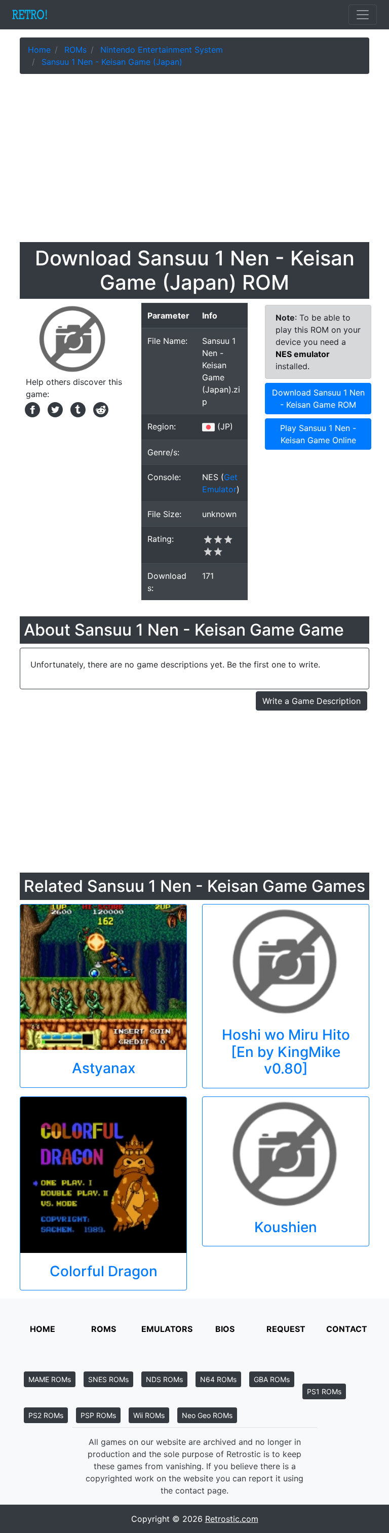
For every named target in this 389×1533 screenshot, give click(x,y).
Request (285, 1329)
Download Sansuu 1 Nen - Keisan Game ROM (318, 398)
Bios (225, 1329)
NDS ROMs (164, 1379)
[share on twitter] (54, 409)
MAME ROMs (49, 1379)
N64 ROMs (218, 1379)
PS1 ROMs (324, 1391)
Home (42, 1329)
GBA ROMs (272, 1379)
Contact (346, 1329)
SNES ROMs (108, 1379)
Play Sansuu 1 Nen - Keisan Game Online (318, 434)
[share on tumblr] (76, 409)
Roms (103, 1329)
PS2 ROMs (45, 1415)
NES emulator (303, 354)
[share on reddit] (98, 409)
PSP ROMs (98, 1415)
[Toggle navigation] (362, 15)
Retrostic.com (231, 1519)
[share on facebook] (31, 409)
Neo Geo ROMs (207, 1415)
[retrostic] (30, 14)
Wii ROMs (149, 1415)
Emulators (166, 1329)
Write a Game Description (311, 701)
